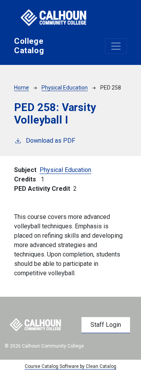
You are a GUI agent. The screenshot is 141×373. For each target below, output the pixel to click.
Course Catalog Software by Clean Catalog (70, 366)
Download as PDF (50, 140)
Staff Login (105, 324)
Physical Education (65, 87)
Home (21, 87)
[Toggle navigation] (116, 46)
